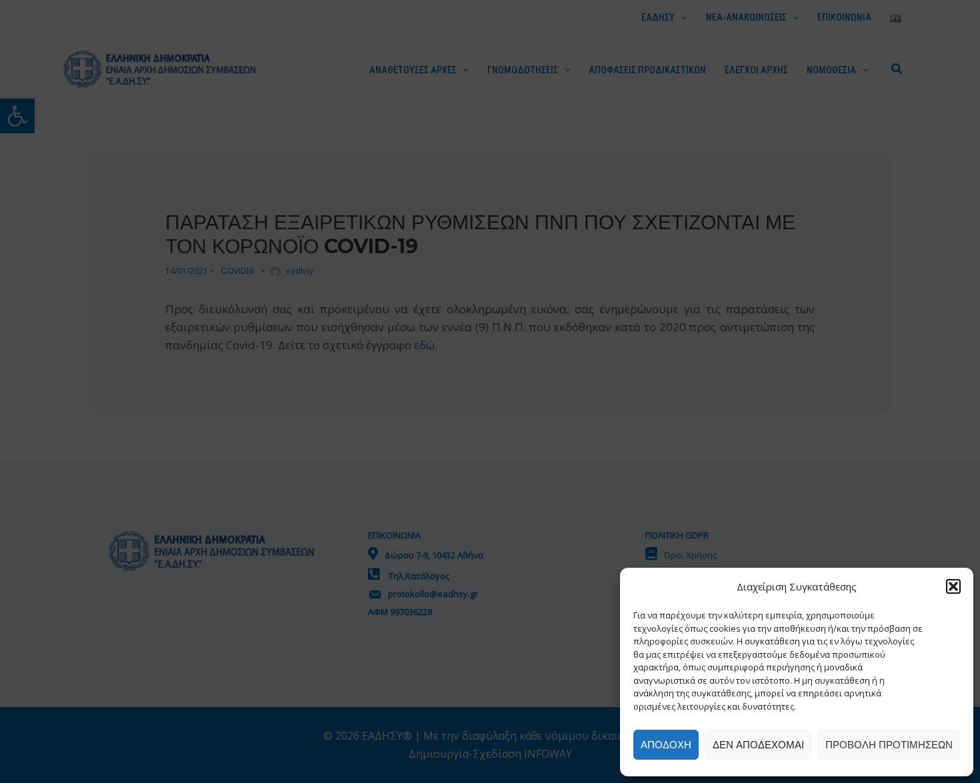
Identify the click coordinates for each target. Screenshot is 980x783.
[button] (953, 586)
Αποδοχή (666, 745)
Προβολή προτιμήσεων (889, 745)
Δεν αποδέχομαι (758, 745)
